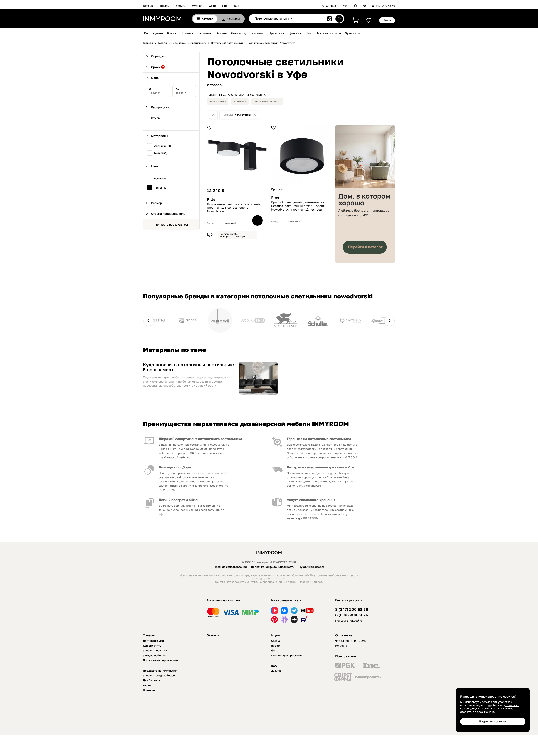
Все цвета (160, 178)
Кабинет (257, 33)
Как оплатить (152, 645)
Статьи (276, 640)
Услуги (180, 5)
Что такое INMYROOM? (351, 640)
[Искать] (339, 19)
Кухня (171, 33)
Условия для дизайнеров (159, 675)
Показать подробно (348, 620)
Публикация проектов (286, 655)
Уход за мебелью (154, 655)
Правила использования (230, 567)
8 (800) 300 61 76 (351, 615)
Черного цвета (217, 101)
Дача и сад (239, 33)
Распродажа (153, 33)
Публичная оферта (311, 567)
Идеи (275, 635)
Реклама (341, 645)
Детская (295, 33)
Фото (212, 5)
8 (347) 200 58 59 (383, 5)
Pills (211, 199)
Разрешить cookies (492, 721)
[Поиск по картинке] (329, 19)
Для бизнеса (151, 680)
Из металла (239, 101)
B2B (236, 5)
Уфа (344, 5)
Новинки (149, 690)
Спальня (187, 33)
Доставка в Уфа (153, 640)
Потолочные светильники (268, 101)
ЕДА (274, 665)
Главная (148, 5)
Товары (165, 5)
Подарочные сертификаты (161, 660)
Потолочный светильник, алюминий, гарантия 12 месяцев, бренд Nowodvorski (234, 208)
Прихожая (276, 33)
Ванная (221, 33)
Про (225, 5)
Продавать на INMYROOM (160, 670)
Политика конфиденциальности (272, 567)
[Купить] (257, 220)
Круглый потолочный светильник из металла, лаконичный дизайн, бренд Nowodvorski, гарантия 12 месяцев (298, 206)
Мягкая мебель (329, 33)
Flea (275, 197)
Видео (275, 645)
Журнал (197, 5)
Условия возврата (155, 650)
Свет (309, 33)
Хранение (352, 33)
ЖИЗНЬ (276, 670)
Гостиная (204, 33)
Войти (387, 20)
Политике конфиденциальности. (489, 706)
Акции (147, 685)
